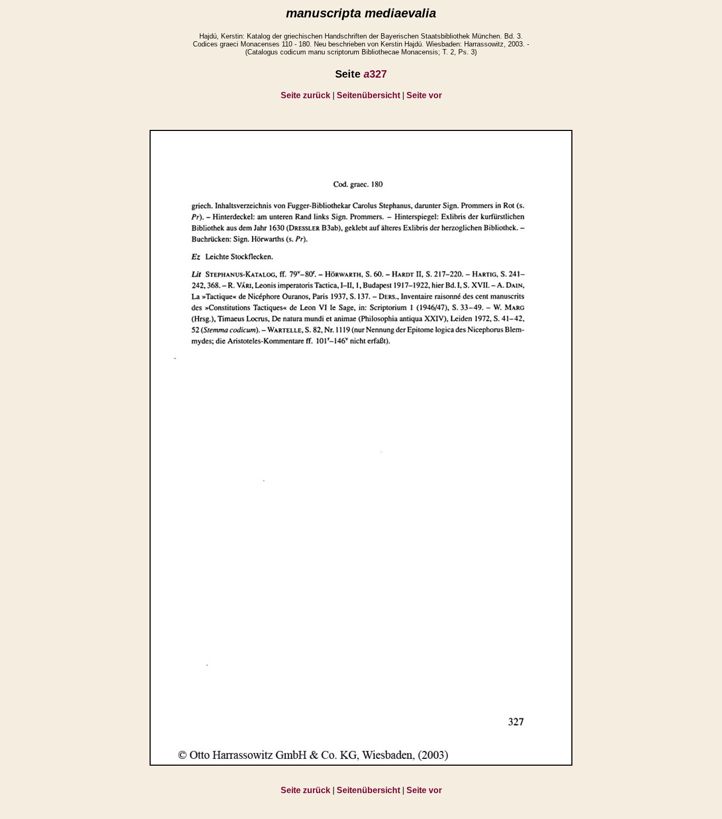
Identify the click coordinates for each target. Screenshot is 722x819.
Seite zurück (305, 95)
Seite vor (424, 95)
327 (375, 74)
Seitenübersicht (368, 95)
